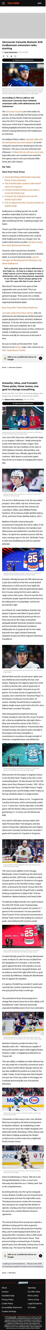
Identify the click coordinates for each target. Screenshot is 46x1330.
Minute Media (12, 1317)
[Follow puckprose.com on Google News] (40, 358)
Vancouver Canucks (14, 111)
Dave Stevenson (11, 52)
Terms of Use (33, 1299)
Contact (5, 1292)
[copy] (15, 56)
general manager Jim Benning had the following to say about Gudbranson (21, 260)
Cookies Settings (9, 1311)
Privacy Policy (7, 1299)
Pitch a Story (33, 1295)
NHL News (12, 1273)
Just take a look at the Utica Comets (17, 313)
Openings (32, 1288)
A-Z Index (32, 1307)
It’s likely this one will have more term (27, 152)
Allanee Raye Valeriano (14, 399)
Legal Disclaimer (35, 1303)
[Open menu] (3, 3)
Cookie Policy (7, 1303)
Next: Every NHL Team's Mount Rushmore (20, 307)
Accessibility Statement (12, 1307)
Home (4, 367)
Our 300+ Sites (34, 1292)
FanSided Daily (8, 1295)
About (4, 1288)
